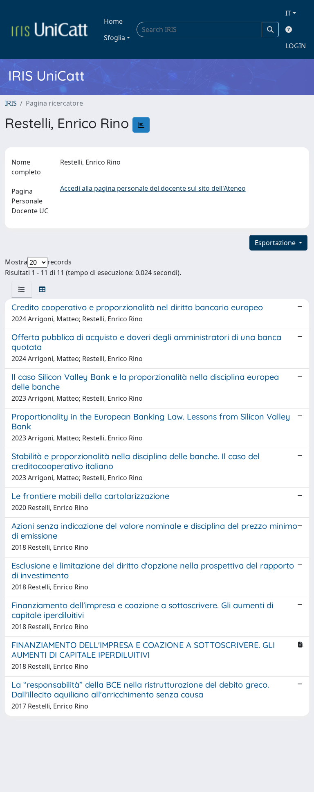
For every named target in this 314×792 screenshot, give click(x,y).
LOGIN (295, 45)
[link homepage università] (49, 29)
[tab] (21, 289)
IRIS (11, 103)
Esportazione (276, 242)
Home (113, 21)
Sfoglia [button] (114, 37)
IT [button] (288, 13)
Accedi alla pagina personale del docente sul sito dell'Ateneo (153, 188)
